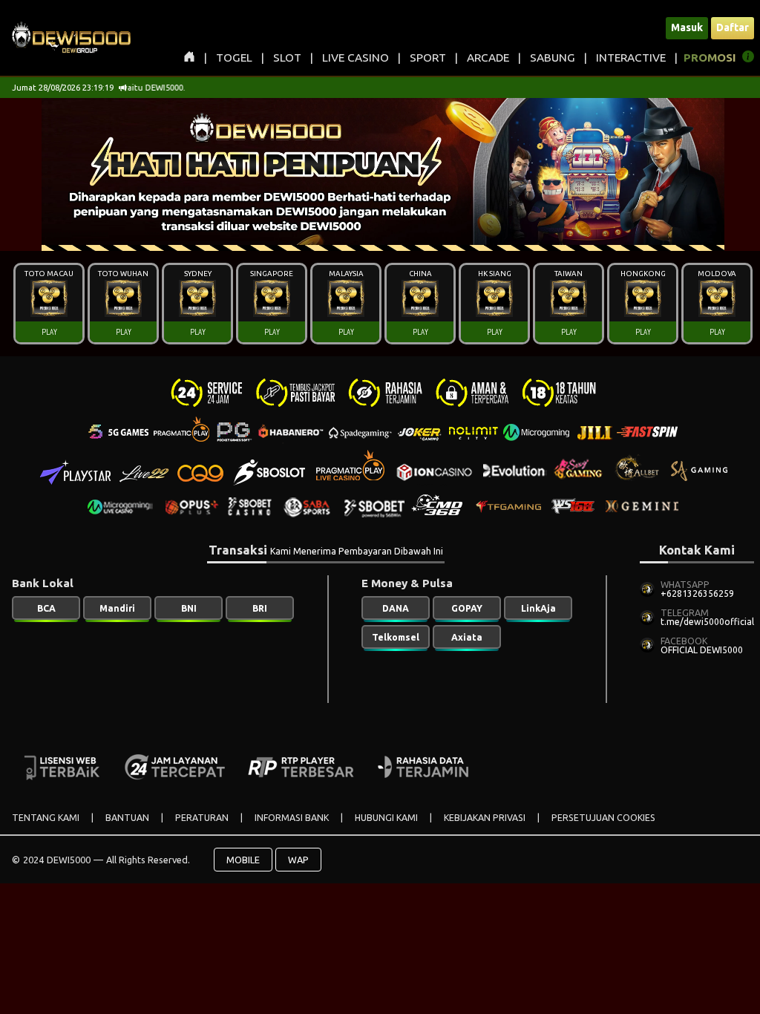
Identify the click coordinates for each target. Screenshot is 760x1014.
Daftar (732, 27)
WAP (298, 859)
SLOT (287, 57)
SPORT (428, 57)
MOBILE (243, 859)
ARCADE (488, 57)
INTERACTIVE (631, 57)
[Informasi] (748, 59)
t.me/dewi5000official (707, 622)
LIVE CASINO (355, 57)
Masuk (687, 27)
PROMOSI (710, 57)
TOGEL (234, 57)
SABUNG (552, 57)
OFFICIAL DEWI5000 (702, 650)
